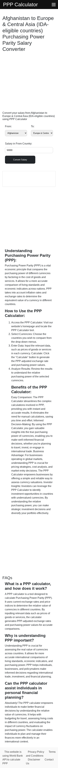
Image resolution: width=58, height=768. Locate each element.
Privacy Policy (36, 751)
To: (32, 126)
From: (8, 126)
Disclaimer (34, 759)
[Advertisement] (29, 82)
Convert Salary (20, 159)
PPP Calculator (20, 4)
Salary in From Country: (18, 143)
